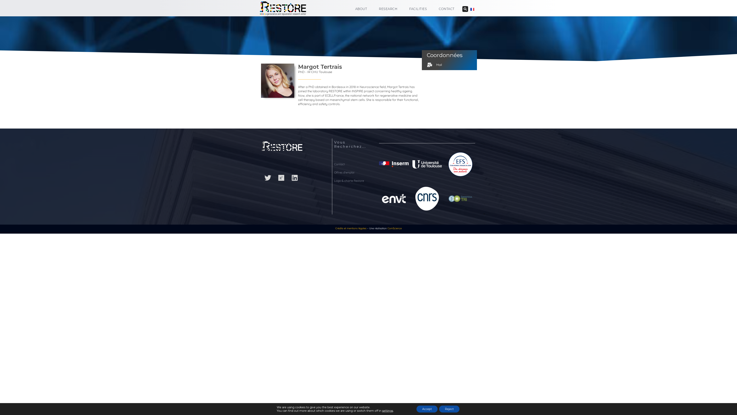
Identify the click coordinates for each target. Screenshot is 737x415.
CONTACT (446, 9)
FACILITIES (418, 9)
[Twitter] (267, 178)
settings (387, 411)
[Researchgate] (281, 178)
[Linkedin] (294, 178)
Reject (449, 409)
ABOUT (361, 9)
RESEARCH (388, 9)
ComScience (395, 228)
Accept (427, 409)
